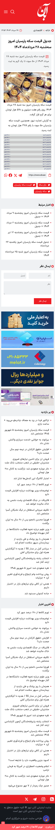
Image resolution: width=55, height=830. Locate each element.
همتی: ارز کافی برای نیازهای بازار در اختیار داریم (28, 585)
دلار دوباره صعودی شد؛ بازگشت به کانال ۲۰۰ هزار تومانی (27, 470)
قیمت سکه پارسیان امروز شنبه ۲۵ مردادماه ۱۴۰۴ (27, 253)
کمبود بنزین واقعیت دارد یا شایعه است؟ (28, 760)
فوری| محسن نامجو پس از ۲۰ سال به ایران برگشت (27, 521)
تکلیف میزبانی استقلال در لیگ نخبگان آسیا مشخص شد (27, 511)
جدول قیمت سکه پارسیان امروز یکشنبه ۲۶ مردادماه (27, 244)
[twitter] (15, 175)
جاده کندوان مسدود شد (37, 593)
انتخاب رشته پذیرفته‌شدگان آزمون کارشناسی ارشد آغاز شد (27, 560)
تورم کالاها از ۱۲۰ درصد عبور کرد (33, 484)
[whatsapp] (5, 175)
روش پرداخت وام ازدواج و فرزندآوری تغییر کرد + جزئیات (28, 576)
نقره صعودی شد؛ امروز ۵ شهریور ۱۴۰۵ (29, 568)
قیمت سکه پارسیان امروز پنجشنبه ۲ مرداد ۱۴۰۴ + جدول (27, 224)
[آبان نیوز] (44, 11)
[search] (12, 11)
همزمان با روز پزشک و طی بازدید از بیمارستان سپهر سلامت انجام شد (31, 541)
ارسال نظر (42, 301)
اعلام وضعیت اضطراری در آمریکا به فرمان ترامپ (28, 768)
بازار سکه (42, 185)
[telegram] (20, 175)
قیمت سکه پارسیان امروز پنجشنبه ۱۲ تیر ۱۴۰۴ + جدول (28, 234)
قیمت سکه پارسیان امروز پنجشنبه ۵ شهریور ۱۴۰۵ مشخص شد (26, 432)
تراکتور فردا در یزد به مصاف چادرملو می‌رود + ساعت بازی (26, 422)
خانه (48, 30)
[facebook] (10, 175)
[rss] (52, 799)
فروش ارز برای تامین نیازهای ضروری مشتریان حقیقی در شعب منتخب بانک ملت (27, 461)
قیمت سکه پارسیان (22, 185)
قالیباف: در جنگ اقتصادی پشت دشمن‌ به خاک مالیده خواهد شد (28, 502)
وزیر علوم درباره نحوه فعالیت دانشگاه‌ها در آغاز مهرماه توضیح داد (27, 531)
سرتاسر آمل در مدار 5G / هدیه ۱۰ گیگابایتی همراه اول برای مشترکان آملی (27, 550)
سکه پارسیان (40, 191)
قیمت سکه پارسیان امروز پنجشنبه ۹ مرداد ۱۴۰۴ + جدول (28, 215)
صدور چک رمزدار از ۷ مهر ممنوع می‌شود (28, 786)
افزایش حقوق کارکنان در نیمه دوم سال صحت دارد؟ (29, 451)
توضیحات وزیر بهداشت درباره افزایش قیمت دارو (27, 492)
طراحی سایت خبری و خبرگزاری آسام (24, 818)
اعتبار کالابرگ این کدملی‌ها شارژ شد (31, 478)
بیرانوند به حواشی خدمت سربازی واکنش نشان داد (29, 441)
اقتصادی (37, 30)
